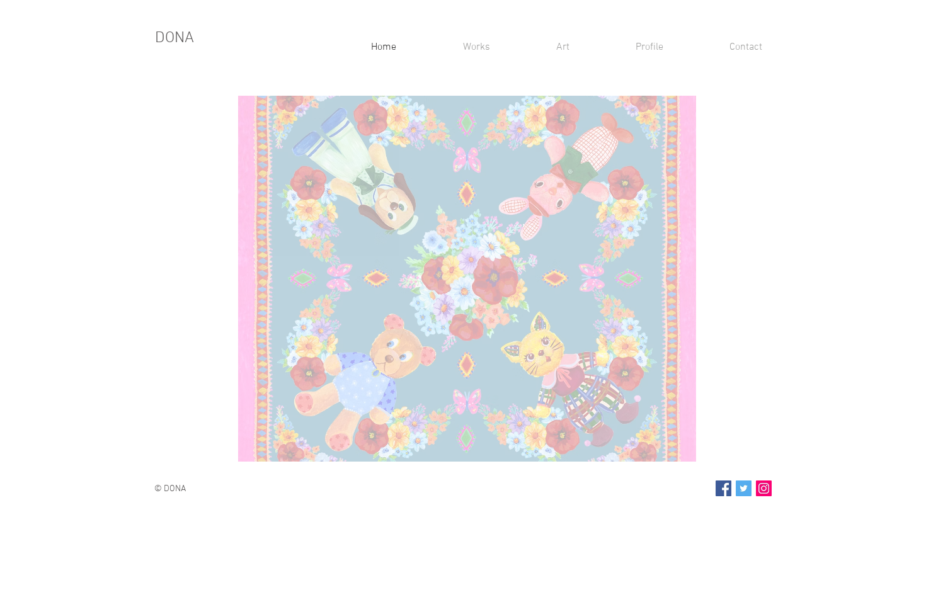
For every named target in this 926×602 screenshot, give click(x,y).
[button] (467, 279)
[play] (669, 450)
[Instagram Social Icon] (764, 488)
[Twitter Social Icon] (744, 488)
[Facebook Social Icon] (723, 488)
